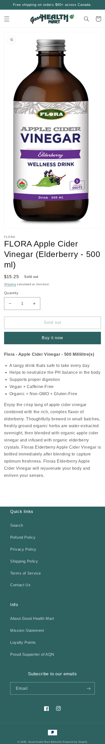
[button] (6, 19)
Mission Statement (27, 630)
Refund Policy (22, 537)
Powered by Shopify (75, 742)
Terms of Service (25, 573)
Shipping (10, 284)
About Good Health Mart (32, 619)
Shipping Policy (24, 561)
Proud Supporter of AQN (32, 654)
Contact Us (20, 585)
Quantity (11, 293)
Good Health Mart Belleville (45, 742)
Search (16, 525)
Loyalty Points (23, 642)
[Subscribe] (89, 688)
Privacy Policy (23, 549)
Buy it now (52, 338)
